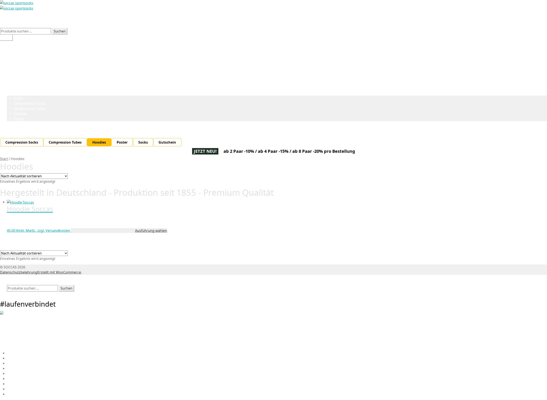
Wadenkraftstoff (20, 53)
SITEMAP (14, 378)
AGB (10, 389)
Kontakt (13, 368)
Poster (19, 118)
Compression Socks (30, 103)
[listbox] (273, 142)
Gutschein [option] (167, 142)
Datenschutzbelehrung (18, 272)
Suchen (60, 31)
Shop (11, 64)
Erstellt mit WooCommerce (59, 272)
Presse (12, 383)
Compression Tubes (30, 108)
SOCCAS (6, 17)
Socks (18, 98)
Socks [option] (143, 142)
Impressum (16, 373)
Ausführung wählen (151, 230)
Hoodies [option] (99, 142)
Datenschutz (17, 394)
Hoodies (20, 113)
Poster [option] (122, 142)
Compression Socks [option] (21, 142)
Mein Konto (16, 277)
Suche (12, 282)
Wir (9, 43)
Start (4, 158)
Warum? (13, 48)
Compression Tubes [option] (65, 142)
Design (12, 58)
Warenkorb (17, 294)
